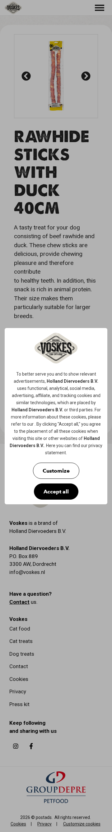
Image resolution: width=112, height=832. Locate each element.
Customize (56, 471)
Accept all (56, 491)
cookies (84, 395)
